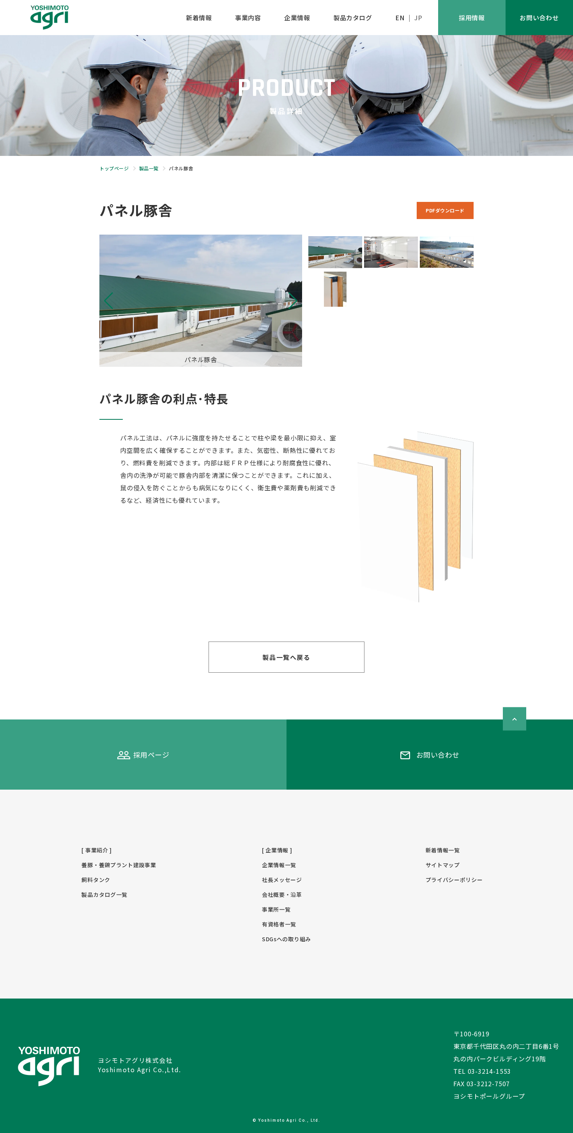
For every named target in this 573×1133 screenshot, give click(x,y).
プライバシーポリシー (454, 880)
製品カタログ (352, 17)
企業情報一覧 (279, 865)
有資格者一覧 (279, 924)
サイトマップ (443, 865)
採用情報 (472, 17)
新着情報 (199, 17)
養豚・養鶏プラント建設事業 (118, 865)
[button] (293, 300)
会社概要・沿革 (282, 894)
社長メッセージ (282, 880)
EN (400, 17)
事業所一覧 (276, 909)
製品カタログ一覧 (104, 894)
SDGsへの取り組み (286, 939)
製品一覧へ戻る (286, 657)
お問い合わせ (539, 17)
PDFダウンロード (445, 210)
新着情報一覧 (443, 850)
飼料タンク (95, 880)
